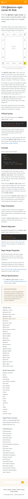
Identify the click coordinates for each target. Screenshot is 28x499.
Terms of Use (20, 489)
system (5, 411)
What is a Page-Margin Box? (11, 420)
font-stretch (6, 388)
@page (5, 346)
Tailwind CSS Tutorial (9, 468)
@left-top (5, 338)
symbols (5, 409)
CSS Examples (7, 431)
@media (5, 342)
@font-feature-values (9, 329)
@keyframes (6, 340)
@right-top (6, 353)
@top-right (6, 364)
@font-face (6, 327)
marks (4, 392)
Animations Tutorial (8, 453)
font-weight (6, 385)
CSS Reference (7, 429)
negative (5, 394)
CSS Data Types (7, 438)
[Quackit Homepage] (4, 2)
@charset (5, 321)
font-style (5, 383)
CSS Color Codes (7, 448)
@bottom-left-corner (9, 314)
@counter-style (7, 323)
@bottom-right (7, 316)
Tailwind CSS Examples (10, 470)
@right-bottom (7, 349)
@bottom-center (7, 310)
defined (6, 281)
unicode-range (7, 413)
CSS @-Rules (6, 440)
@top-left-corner (8, 361)
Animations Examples (9, 455)
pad (4, 396)
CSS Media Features (9, 463)
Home (5, 489)
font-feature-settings (9, 381)
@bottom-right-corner (9, 318)
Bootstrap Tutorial (8, 466)
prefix (4, 398)
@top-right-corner (8, 366)
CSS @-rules (7, 307)
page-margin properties (11, 143)
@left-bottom (7, 334)
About (9, 489)
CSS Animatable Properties (11, 444)
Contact (14, 489)
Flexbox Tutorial (7, 457)
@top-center (6, 357)
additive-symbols (8, 373)
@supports (6, 355)
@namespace (7, 344)
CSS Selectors (7, 442)
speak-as (5, 403)
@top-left (5, 359)
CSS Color (5, 446)
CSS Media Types (8, 461)
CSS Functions (7, 435)
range (4, 401)
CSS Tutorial (6, 450)
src (3, 405)
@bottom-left (7, 312)
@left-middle (6, 336)
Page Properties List (9, 424)
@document (6, 325)
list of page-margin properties (14, 269)
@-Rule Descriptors (9, 370)
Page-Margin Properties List (11, 422)
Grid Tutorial (6, 459)
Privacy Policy (14, 491)
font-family (6, 379)
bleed (4, 375)
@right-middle (7, 351)
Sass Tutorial (6, 472)
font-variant (6, 390)
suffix (4, 407)
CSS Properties (7, 433)
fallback (5, 377)
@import (5, 331)
